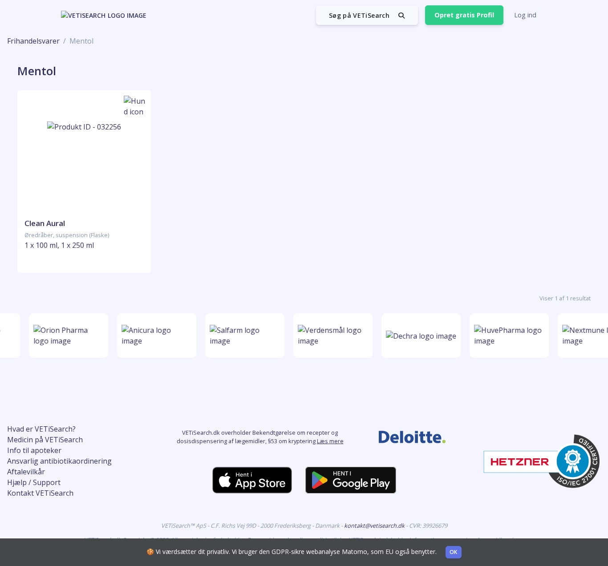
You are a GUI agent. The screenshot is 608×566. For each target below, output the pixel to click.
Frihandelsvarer (33, 41)
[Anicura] (154, 335)
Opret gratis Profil (464, 15)
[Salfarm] (242, 335)
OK (454, 552)
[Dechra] (419, 335)
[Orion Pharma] (66, 335)
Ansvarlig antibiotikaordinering (59, 461)
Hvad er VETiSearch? (41, 429)
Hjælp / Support (34, 482)
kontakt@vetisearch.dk (375, 526)
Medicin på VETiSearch (45, 440)
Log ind (525, 15)
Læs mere (330, 441)
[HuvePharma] (507, 335)
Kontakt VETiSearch (40, 493)
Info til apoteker (34, 450)
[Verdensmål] (331, 335)
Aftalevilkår (26, 472)
